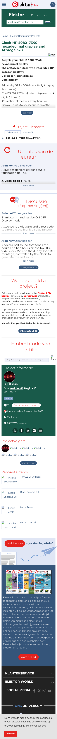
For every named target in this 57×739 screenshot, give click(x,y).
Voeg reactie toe (29, 267)
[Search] (47, 22)
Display (8, 399)
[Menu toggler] (4, 4)
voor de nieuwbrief (30, 543)
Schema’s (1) (12, 132)
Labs (22, 15)
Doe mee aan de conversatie (26, 405)
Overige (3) (28, 132)
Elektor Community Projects (25, 36)
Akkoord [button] (10, 733)
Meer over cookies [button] (36, 725)
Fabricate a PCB (29, 331)
